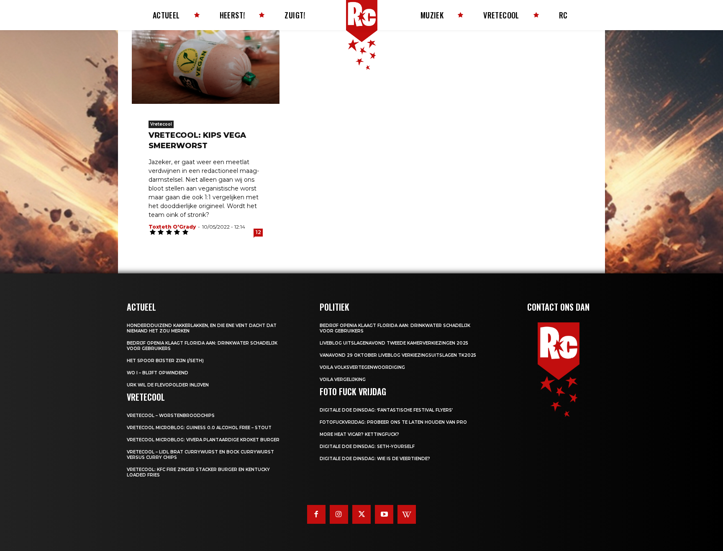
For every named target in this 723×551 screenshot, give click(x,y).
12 (258, 232)
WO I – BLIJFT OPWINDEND (157, 373)
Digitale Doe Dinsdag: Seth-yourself (367, 446)
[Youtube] (384, 514)
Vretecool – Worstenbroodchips (171, 415)
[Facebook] (316, 514)
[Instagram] (339, 514)
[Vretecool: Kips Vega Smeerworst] (205, 67)
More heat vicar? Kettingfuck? (359, 434)
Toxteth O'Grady (172, 227)
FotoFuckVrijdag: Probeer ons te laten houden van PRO (393, 422)
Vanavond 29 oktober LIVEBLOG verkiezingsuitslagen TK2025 (398, 355)
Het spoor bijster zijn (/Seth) (165, 360)
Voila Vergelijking (343, 379)
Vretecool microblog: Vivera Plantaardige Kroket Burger (203, 440)
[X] (361, 514)
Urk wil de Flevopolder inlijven (168, 385)
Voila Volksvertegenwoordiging (362, 367)
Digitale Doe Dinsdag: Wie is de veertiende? (375, 458)
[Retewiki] (406, 514)
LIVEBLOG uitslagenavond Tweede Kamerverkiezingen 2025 (394, 343)
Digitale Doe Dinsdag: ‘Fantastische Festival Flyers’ (386, 410)
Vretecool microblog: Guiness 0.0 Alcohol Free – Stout (199, 427)
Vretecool (161, 124)
